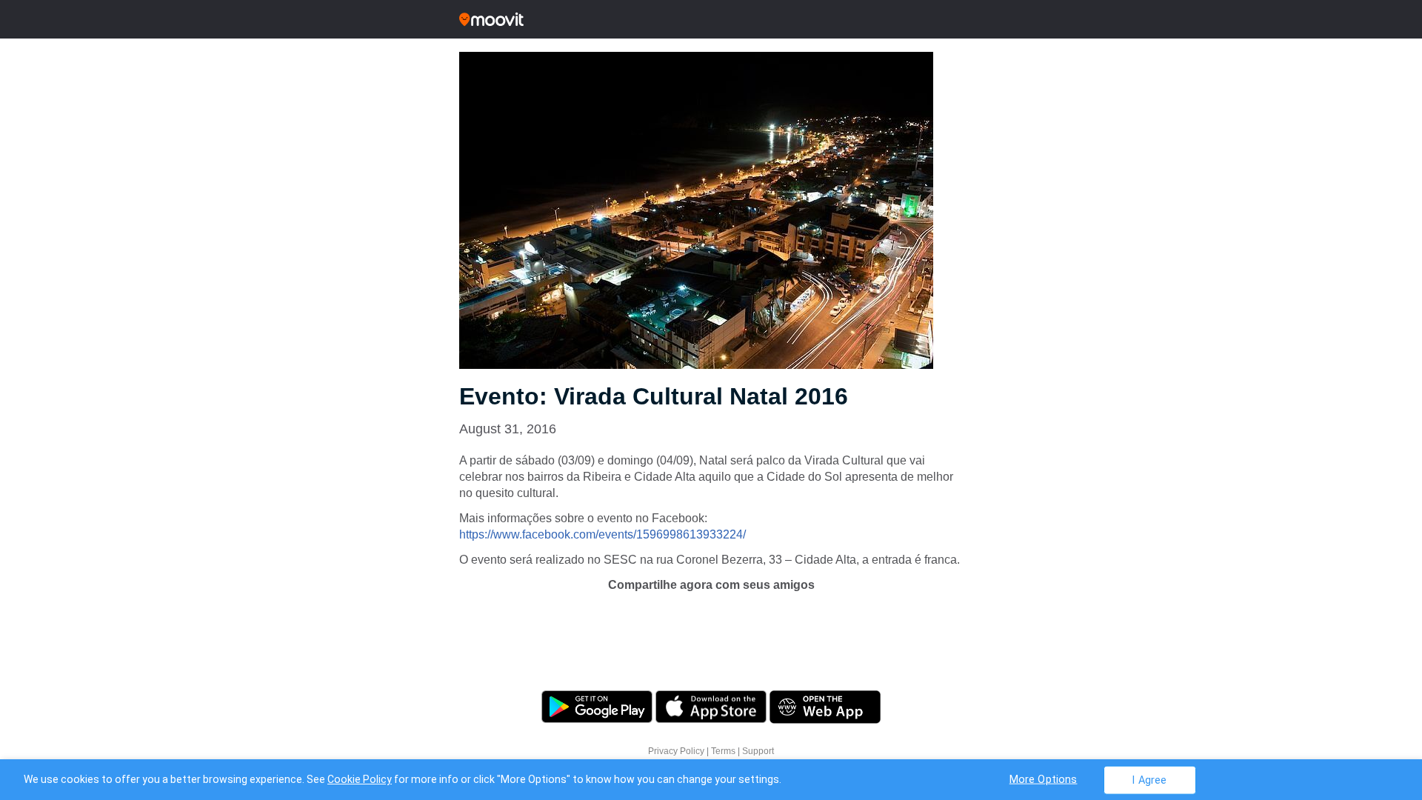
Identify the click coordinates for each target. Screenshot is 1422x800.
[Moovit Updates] (711, 19)
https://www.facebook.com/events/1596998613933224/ (602, 534)
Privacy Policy (676, 751)
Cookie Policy (359, 779)
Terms (723, 751)
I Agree (1149, 779)
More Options (1043, 779)
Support (758, 751)
